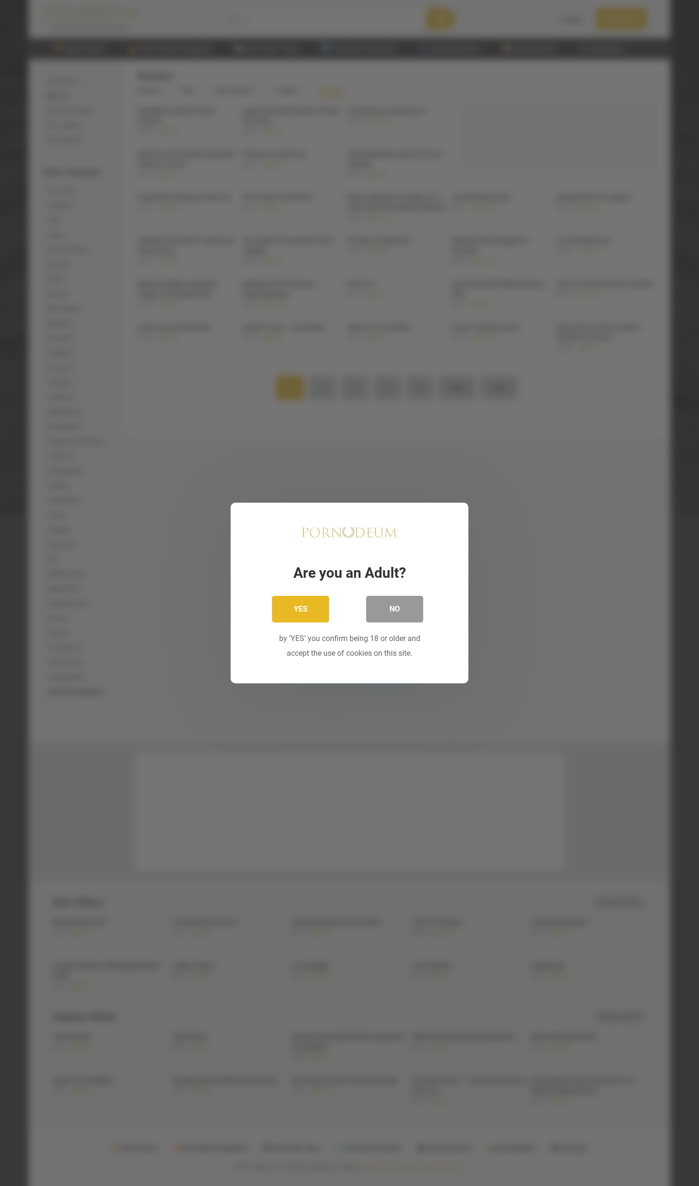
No (394, 608)
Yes (301, 608)
